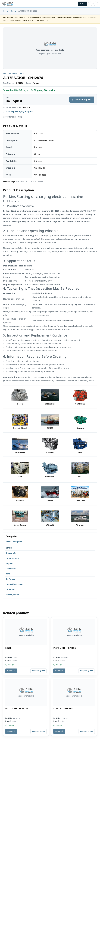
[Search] (90, 4)
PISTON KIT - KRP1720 (16, 708)
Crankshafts (11, 568)
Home (5, 11)
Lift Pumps (10, 589)
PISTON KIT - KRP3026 (64, 648)
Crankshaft (10, 553)
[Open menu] (95, 4)
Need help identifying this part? (19, 111)
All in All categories (14, 542)
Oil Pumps (10, 579)
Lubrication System (14, 584)
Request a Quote (83, 99)
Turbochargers (12, 558)
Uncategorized (12, 594)
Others (13, 11)
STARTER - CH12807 (63, 708)
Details (12, 671)
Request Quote (38, 671)
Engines (9, 563)
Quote (82, 3)
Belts (8, 574)
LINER (8, 648)
